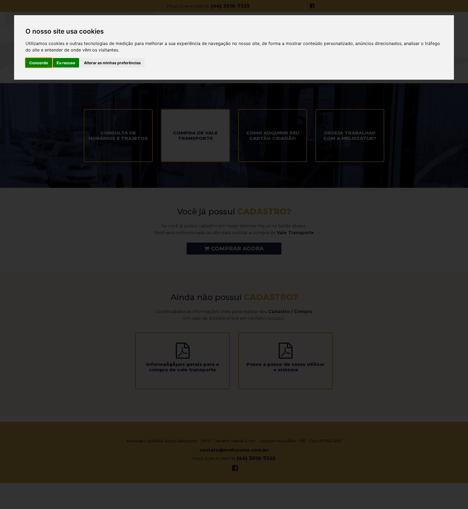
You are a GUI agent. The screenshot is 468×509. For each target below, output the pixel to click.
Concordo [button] (38, 62)
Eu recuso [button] (66, 62)
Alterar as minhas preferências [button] (112, 62)
